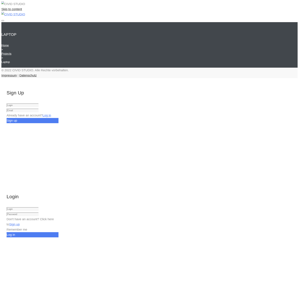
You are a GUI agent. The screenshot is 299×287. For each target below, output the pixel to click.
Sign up (14, 224)
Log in (47, 115)
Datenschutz (28, 75)
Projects (6, 53)
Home (5, 45)
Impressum (9, 75)
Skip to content (11, 9)
